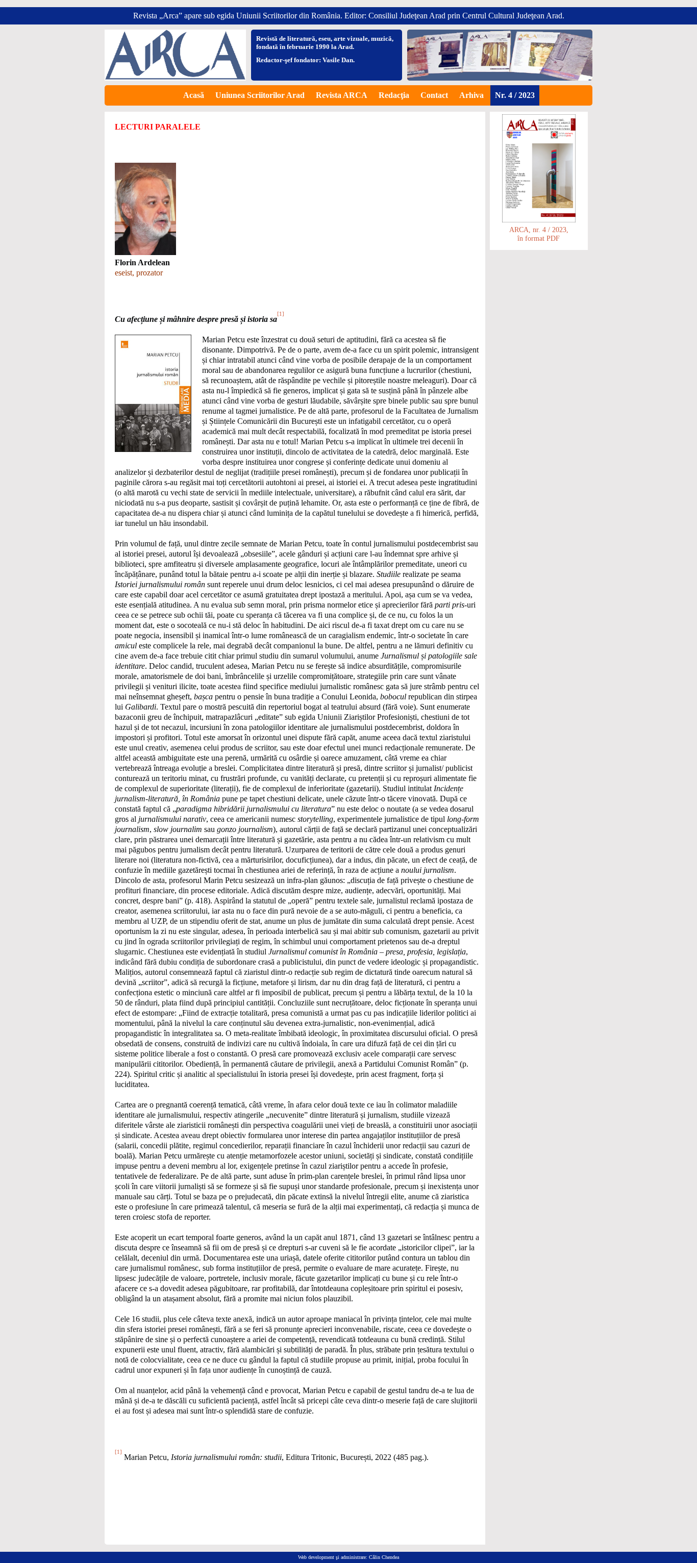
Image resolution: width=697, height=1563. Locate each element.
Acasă (193, 95)
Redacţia (394, 95)
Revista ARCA (341, 95)
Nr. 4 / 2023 (515, 95)
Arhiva (471, 95)
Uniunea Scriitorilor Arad (260, 95)
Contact (434, 95)
